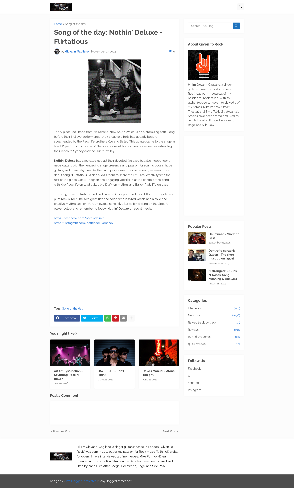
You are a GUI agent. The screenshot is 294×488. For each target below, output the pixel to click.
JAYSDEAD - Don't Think (111, 373)
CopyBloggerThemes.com (115, 481)
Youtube (193, 382)
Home (58, 24)
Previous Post (62, 431)
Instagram (194, 390)
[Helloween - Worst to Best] (197, 238)
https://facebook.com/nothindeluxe (79, 218)
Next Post (169, 431)
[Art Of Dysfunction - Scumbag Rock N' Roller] (70, 353)
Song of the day (75, 24)
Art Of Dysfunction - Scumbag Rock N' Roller (68, 375)
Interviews (214, 308)
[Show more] (131, 318)
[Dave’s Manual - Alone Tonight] (159, 353)
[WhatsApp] (107, 318)
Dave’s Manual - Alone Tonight (159, 373)
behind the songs (214, 336)
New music (214, 315)
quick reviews (214, 343)
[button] (240, 6)
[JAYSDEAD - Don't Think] (114, 353)
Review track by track (214, 322)
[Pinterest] (115, 318)
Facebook (194, 368)
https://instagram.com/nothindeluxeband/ (84, 223)
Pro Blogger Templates (81, 481)
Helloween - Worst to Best (224, 236)
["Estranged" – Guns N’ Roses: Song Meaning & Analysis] (197, 275)
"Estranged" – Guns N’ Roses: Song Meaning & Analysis (223, 275)
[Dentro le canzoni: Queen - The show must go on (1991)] (197, 255)
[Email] (123, 318)
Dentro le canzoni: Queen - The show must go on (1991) (222, 254)
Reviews (214, 329)
